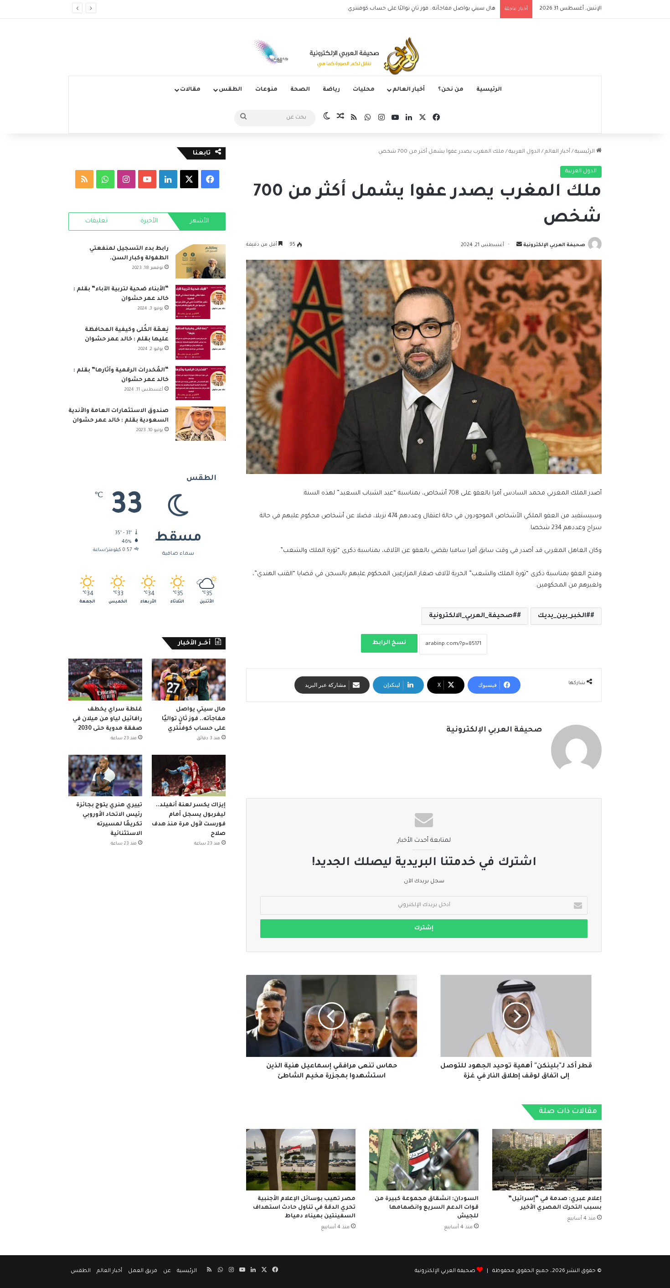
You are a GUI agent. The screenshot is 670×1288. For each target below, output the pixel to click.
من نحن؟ (451, 90)
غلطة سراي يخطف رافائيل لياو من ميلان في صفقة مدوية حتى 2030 (411, 9)
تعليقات (96, 221)
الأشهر (199, 221)
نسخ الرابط (389, 643)
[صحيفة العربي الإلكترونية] (335, 57)
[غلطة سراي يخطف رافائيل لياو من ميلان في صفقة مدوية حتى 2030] (105, 679)
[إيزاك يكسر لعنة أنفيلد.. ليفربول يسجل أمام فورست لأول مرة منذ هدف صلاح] (189, 775)
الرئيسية (489, 90)
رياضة (331, 90)
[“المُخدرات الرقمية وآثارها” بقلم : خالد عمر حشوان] (200, 383)
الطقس (230, 90)
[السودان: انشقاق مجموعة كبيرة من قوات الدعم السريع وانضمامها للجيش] (424, 1159)
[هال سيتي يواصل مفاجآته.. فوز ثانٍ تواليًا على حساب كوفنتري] (189, 679)
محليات (364, 90)
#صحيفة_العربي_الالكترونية (473, 616)
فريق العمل (142, 1271)
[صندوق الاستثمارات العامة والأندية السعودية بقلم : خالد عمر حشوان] (200, 424)
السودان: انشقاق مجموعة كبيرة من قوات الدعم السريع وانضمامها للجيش (427, 1208)
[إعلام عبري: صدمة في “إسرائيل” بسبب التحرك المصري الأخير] (547, 1159)
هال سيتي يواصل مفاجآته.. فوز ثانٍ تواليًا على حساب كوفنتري (194, 719)
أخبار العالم (408, 90)
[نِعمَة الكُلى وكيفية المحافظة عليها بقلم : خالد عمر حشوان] (200, 342)
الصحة (300, 90)
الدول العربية (524, 152)
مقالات (190, 90)
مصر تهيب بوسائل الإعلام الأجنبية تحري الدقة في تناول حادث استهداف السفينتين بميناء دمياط (304, 1208)
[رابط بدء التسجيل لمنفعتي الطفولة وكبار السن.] (200, 261)
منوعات (266, 90)
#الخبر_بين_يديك (564, 616)
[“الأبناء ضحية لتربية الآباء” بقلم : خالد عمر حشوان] (200, 302)
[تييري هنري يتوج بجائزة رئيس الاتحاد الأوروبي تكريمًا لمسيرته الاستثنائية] (105, 775)
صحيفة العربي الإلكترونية (554, 245)
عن (167, 1271)
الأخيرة (149, 221)
